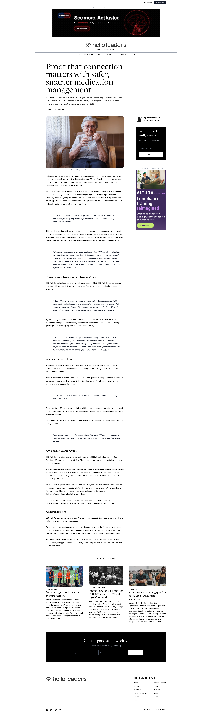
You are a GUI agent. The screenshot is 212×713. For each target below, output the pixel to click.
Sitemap (157, 697)
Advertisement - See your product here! (106, 8)
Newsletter (158, 693)
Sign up (151, 154)
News (78, 55)
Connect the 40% (53, 368)
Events (133, 55)
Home (136, 683)
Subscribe (160, 3)
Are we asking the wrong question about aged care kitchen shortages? (147, 595)
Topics (110, 55)
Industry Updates (160, 683)
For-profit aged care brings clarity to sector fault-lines (64, 594)
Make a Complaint (140, 693)
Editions (122, 55)
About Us (137, 686)
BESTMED (50, 191)
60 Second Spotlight (93, 55)
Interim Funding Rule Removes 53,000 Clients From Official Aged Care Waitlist (106, 594)
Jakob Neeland (153, 117)
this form (76, 539)
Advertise (137, 697)
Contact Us (138, 690)
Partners (157, 690)
